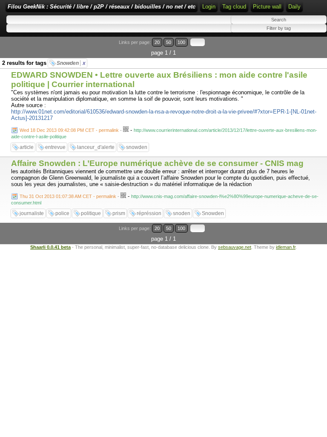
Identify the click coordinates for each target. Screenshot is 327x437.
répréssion (149, 213)
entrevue (55, 147)
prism (118, 213)
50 (168, 42)
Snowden (71, 63)
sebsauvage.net (234, 247)
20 (157, 42)
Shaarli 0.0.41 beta (50, 247)
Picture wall (267, 6)
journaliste (32, 213)
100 (181, 42)
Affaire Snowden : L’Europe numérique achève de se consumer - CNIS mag (157, 163)
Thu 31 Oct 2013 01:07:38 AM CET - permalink (68, 196)
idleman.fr (285, 247)
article (27, 147)
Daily (294, 6)
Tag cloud (234, 6)
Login (208, 6)
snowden (136, 147)
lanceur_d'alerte (96, 147)
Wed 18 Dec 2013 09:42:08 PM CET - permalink (69, 130)
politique (91, 213)
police (62, 213)
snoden (181, 213)
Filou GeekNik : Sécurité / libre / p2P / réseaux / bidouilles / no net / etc (101, 6)
